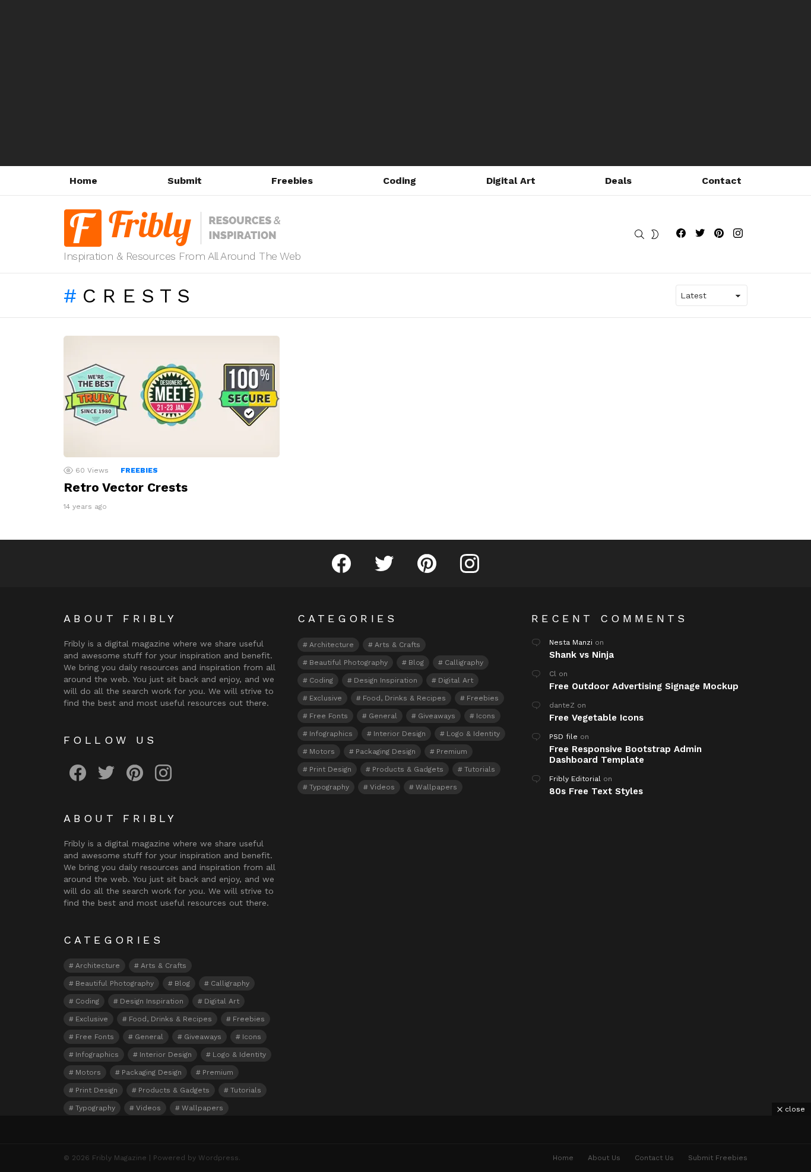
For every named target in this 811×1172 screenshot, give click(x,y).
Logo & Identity (239, 1054)
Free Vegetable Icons (596, 717)
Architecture (97, 965)
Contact (722, 180)
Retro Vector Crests (126, 487)
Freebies (292, 180)
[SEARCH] (639, 234)
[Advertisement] (405, 83)
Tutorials (245, 1090)
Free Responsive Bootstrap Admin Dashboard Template (625, 754)
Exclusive (91, 1019)
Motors (88, 1072)
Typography (95, 1108)
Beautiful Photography (114, 983)
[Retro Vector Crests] (172, 396)
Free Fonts (94, 1037)
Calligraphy (230, 983)
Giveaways (202, 1037)
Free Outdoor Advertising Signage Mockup (644, 686)
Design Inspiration (151, 1001)
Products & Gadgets (174, 1090)
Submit (184, 180)
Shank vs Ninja (581, 654)
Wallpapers (202, 1108)
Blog (182, 983)
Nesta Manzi (571, 642)
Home (83, 180)
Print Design (96, 1090)
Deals (618, 180)
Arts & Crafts (163, 965)
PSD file (563, 736)
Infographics (97, 1054)
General (149, 1037)
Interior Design (166, 1054)
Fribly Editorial (575, 779)
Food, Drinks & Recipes (170, 1019)
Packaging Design (152, 1072)
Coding (399, 180)
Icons (251, 1037)
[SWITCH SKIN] (655, 234)
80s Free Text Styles (596, 791)
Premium (217, 1072)
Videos (148, 1108)
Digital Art (511, 180)
